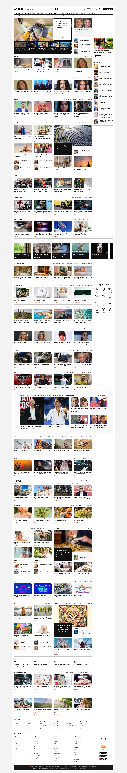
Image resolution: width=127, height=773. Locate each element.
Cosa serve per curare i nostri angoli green (103, 52)
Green (56, 150)
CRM (91, 672)
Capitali (78, 307)
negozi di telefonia (70, 726)
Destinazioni (59, 307)
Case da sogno (56, 263)
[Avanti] (111, 251)
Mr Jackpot (76, 743)
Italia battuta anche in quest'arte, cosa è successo (84, 557)
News (69, 99)
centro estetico (56, 725)
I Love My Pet (71, 285)
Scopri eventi (76, 750)
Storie (90, 350)
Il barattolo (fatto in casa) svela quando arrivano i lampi (85, 51)
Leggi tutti (90, 528)
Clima (72, 122)
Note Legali (39, 768)
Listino (85, 197)
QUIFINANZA (84, 766)
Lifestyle (81, 77)
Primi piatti (72, 505)
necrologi (68, 728)
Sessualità (50, 528)
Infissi (90, 436)
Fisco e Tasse (74, 175)
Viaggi (38, 13)
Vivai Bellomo (96, 53)
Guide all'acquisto (84, 56)
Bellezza (90, 77)
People (70, 77)
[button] (69, 38)
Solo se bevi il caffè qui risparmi (81, 573)
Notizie (15, 13)
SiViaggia (16, 307)
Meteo (33, 13)
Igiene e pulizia (84, 436)
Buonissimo (17, 505)
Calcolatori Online (77, 759)
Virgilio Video (36, 743)
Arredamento (69, 263)
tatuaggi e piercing (57, 728)
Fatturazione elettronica (37, 15)
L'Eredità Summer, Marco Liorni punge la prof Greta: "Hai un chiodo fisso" (22, 115)
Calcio (56, 29)
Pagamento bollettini (61, 15)
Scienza (55, 236)
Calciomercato (73, 372)
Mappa (84, 483)
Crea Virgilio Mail (108, 9)
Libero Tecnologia (19, 219)
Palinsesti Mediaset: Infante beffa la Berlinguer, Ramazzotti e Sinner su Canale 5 (79, 410)
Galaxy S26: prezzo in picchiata (62, 69)
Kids (15, 581)
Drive (29, 15)
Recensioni (89, 219)
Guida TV (65, 99)
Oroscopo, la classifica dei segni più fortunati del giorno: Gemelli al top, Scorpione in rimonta (62, 628)
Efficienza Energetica (79, 122)
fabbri (15, 728)
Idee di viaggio (67, 307)
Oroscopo (67, 13)
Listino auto (56, 746)
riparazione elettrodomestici (19, 726)
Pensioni (85, 175)
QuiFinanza (17, 176)
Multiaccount (16, 748)
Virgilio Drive (16, 743)
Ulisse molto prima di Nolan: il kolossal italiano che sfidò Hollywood (81, 115)
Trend (89, 13)
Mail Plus (19, 15)
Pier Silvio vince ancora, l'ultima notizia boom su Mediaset (104, 108)
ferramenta (16, 723)
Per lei (90, 56)
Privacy (42, 768)
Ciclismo (75, 389)
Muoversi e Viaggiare (45, 721)
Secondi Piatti (76, 522)
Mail (14, 15)
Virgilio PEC (16, 741)
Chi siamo (34, 768)
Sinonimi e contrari (73, 328)
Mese (80, 603)
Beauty (32, 122)
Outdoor (90, 263)
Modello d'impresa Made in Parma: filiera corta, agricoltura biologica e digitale (42, 711)
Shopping (55, 738)
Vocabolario (76, 756)
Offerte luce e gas (51, 15)
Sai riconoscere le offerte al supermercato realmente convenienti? (60, 520)
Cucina (35, 522)
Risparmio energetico (75, 436)
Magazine (16, 99)
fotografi (82, 728)
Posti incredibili (84, 307)
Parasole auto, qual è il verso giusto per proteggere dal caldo (60, 256)
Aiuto (15, 753)
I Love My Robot (88, 285)
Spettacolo (76, 94)
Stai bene (15, 545)
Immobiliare (67, 175)
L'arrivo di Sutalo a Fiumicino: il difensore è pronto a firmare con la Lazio (41, 256)
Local (15, 500)
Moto (76, 197)
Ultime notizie (71, 350)
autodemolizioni (43, 725)
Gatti (46, 603)
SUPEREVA (94, 766)
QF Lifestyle (57, 528)
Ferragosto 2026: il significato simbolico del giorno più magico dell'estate (62, 651)
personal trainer (83, 726)
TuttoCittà (55, 760)
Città (85, 13)
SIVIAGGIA (80, 766)
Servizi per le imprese (20, 672)
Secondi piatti (79, 505)
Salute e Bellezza (57, 721)
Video (50, 13)
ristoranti (28, 726)
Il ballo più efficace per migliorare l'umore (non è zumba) (25, 566)
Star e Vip (75, 77)
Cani (42, 603)
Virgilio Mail (16, 738)
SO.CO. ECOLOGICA (17, 712)
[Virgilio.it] (19, 9)
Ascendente (89, 603)
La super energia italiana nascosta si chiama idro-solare (85, 152)
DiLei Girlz (17, 123)
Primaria (80, 328)
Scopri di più (98, 56)
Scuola (72, 13)
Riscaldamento (43, 436)
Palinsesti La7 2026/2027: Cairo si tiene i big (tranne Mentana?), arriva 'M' (98, 427)
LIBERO (40, 766)
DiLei (15, 78)
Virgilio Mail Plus (17, 739)
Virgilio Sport (36, 739)
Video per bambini (79, 581)
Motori (42, 13)
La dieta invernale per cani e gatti (42, 635)
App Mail (15, 751)
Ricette (62, 13)
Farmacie (69, 483)
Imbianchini (50, 436)
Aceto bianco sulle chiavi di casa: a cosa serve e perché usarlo (22, 256)
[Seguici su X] (105, 739)
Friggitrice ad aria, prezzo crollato (22, 69)
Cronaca (77, 350)
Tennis (55, 389)
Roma (17, 480)
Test (51, 122)
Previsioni (90, 483)
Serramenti (76, 453)
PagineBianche (56, 758)
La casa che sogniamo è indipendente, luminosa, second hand (42, 138)
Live (85, 372)
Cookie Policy (46, 768)
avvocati (81, 723)
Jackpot (69, 15)
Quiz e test (89, 458)
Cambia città (16, 483)
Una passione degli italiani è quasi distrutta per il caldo (85, 46)
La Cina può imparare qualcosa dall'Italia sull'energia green (62, 147)
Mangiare (29, 721)
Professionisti (83, 721)
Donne (29, 13)
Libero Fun (75, 744)
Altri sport (90, 372)
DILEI (76, 766)
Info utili (35, 214)
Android (64, 219)
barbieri (55, 726)
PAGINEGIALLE (48, 766)
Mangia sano (36, 545)
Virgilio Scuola (56, 741)
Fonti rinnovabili (88, 122)
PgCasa (16, 436)
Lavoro (90, 175)
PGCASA (61, 766)
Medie (85, 328)
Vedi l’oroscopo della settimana (103, 315)
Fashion (37, 122)
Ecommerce (85, 672)
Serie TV (90, 99)
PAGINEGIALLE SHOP (55, 766)
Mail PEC (24, 15)
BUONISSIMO (89, 766)
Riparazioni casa (65, 436)
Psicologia (39, 528)
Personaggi (81, 99)
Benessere (33, 528)
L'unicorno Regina (78, 595)
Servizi (68, 721)
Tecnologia (16, 71)
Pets (15, 603)
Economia (24, 13)
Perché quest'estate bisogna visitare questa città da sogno (85, 40)
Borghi (90, 307)
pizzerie (28, 728)
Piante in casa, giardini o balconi (102, 50)
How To (79, 219)
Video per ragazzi (88, 581)
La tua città (76, 754)
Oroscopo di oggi (67, 603)
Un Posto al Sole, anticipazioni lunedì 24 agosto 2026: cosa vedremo (61, 115)
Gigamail (15, 746)
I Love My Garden (79, 285)
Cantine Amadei (37, 714)
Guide (75, 236)
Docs (45, 15)
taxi (41, 723)
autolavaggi (42, 728)
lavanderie (69, 723)
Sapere (93, 13)
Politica (82, 350)
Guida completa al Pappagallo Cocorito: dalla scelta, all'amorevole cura (43, 618)
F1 (78, 372)
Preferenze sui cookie (53, 768)
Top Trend (16, 689)
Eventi (64, 483)
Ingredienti (89, 505)
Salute (77, 13)
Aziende (74, 483)
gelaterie (28, 723)
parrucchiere (56, 723)
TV (58, 13)
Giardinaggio (84, 263)
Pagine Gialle (17, 719)
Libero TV (35, 758)
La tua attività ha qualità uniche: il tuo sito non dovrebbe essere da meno (62, 688)
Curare (15, 562)
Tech (46, 13)
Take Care (16, 528)
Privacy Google (41, 11)
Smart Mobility (56, 748)
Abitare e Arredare (18, 721)
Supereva (16, 458)
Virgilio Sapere (56, 739)
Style (41, 122)
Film (86, 99)
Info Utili (80, 175)
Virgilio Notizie (36, 738)
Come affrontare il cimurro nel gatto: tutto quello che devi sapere (25, 648)
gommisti (42, 726)
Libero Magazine (37, 757)
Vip (75, 32)
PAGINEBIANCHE (67, 766)
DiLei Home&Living (19, 263)
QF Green (56, 123)
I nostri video (17, 241)
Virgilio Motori (18, 197)
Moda (35, 73)
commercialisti (83, 725)
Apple (69, 219)
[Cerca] (56, 9)
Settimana (75, 603)
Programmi (74, 99)
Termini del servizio (35, 11)
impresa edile (16, 725)
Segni (84, 603)
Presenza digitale (69, 672)
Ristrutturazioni (76, 263)
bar (27, 725)
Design (62, 263)
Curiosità (90, 197)
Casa (15, 280)
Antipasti (66, 505)
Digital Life (74, 219)
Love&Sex (46, 122)
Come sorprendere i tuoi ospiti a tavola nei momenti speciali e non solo (62, 711)
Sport (19, 13)
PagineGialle (56, 751)
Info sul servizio (29, 11)
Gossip (54, 13)
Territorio (56, 500)
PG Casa (55, 755)
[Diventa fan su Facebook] (101, 739)
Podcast (50, 603)
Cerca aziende (76, 749)
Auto (73, 197)
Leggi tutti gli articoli (102, 395)
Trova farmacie (76, 752)
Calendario (16, 750)
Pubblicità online (78, 672)
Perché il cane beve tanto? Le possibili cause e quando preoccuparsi (46, 648)
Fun (73, 15)
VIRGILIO (43, 766)
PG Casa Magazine (57, 757)
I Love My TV (63, 285)
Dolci (85, 505)
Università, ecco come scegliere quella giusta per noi (25, 162)
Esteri (86, 350)
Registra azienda (57, 753)
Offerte (77, 56)
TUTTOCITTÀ (72, 766)
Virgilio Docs (16, 744)
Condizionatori (17, 453)
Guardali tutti (110, 241)
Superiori (90, 328)
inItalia (81, 13)
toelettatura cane (70, 725)
